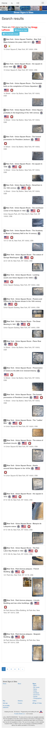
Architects (36, 693)
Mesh (35, 685)
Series (35, 689)
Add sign (5, 703)
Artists (35, 691)
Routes (35, 696)
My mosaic (36, 687)
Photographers (37, 698)
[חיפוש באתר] (12, 3)
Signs (34, 683)
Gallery (35, 701)
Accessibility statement (6, 706)
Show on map (22, 30)
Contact (20, 703)
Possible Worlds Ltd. (19, 714)
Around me (36, 694)
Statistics (20, 701)
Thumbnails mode (11, 34)
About (19, 683)
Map (4, 701)
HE (18, 2)
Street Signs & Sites (23, 12)
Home (4, 2)
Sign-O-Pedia (38, 703)
